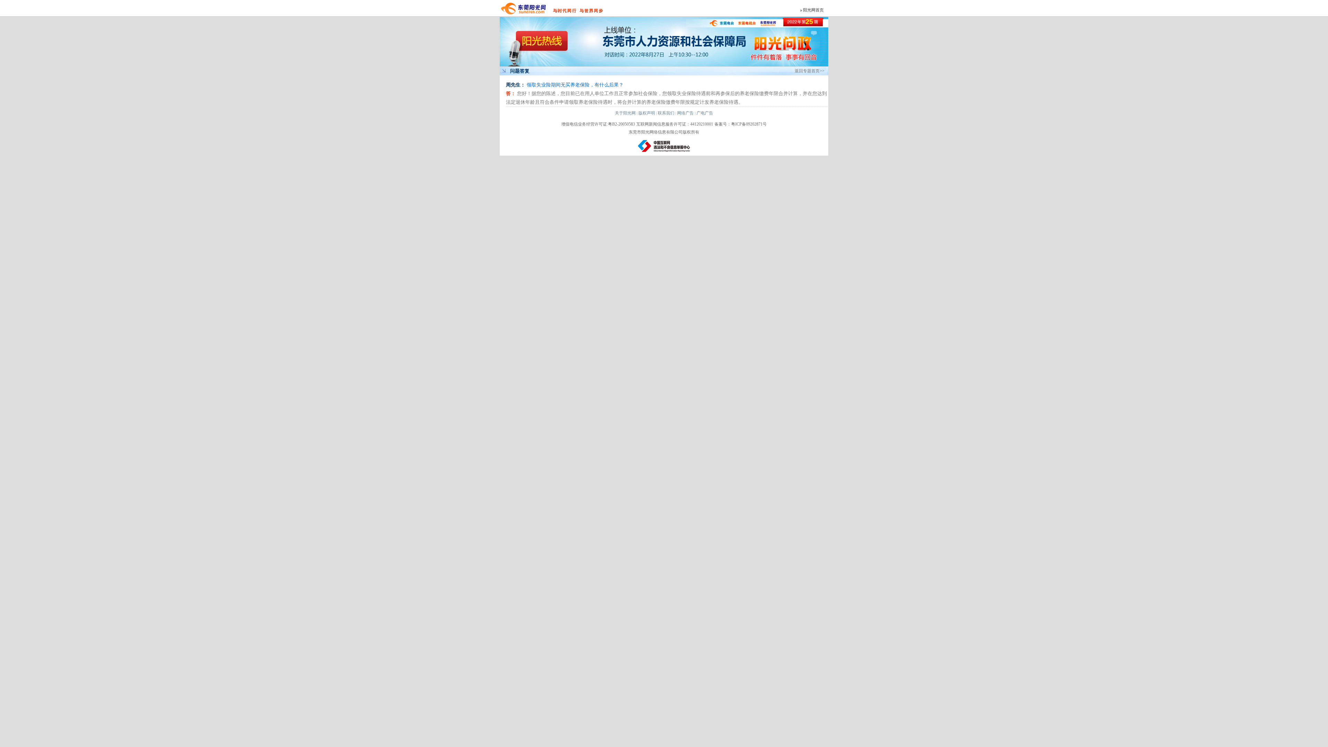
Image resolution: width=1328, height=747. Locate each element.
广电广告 (705, 113)
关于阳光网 (625, 113)
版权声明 (646, 113)
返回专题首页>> (809, 70)
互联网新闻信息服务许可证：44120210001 (674, 124)
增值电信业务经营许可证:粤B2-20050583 (598, 124)
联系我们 (666, 113)
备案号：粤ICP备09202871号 (740, 124)
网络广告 (685, 113)
